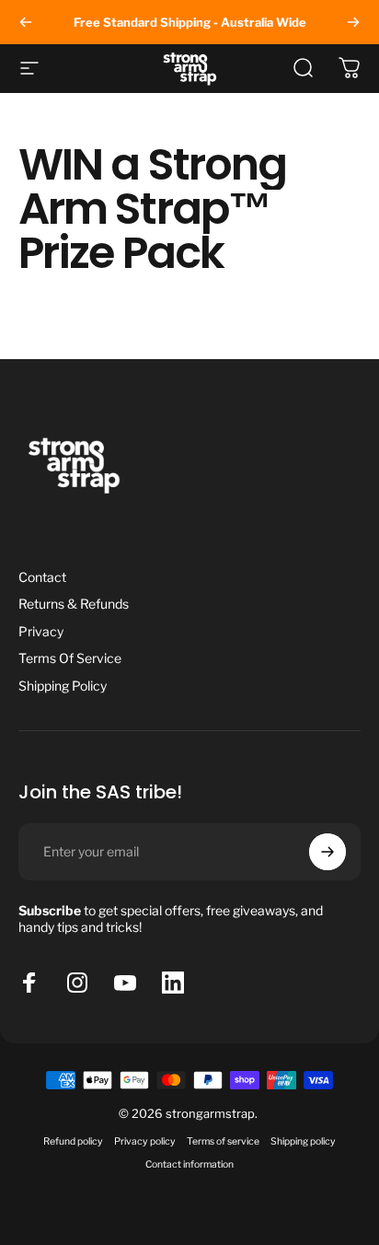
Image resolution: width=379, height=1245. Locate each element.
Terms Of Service (69, 658)
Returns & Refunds (73, 603)
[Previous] (26, 22)
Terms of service (223, 1141)
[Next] (353, 22)
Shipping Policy (62, 685)
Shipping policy (303, 1141)
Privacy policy (145, 1141)
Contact (42, 577)
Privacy (40, 631)
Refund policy (73, 1141)
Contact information (189, 1164)
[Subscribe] (327, 851)
